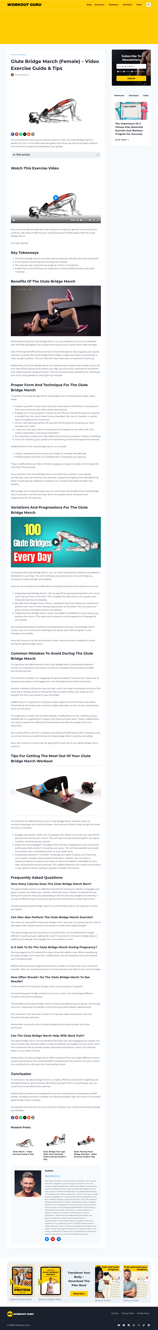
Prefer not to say (139, 71)
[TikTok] (144, 1325)
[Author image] (12, 74)
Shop (89, 5)
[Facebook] (12, 134)
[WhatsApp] (20, 134)
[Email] (33, 134)
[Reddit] (29, 134)
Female (127, 71)
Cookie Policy (143, 1313)
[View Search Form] (148, 5)
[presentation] (131, 111)
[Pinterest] (16, 134)
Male (120, 71)
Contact (115, 1313)
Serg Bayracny (23, 75)
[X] (24, 134)
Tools (138, 5)
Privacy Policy (128, 1313)
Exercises (22, 55)
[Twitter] (139, 1325)
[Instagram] (134, 1325)
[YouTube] (119, 1325)
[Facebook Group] (124, 1325)
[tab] (119, 95)
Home (13, 55)
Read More (122, 140)
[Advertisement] (79, 27)
